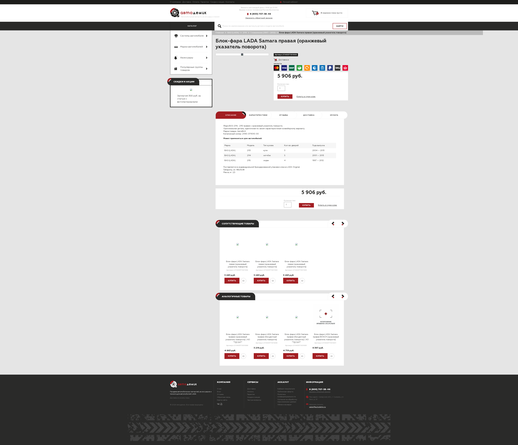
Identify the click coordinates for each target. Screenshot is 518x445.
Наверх (34, 439)
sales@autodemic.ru (317, 407)
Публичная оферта (285, 392)
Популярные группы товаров (191, 68)
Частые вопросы (254, 400)
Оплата (195, 2)
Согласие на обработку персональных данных (287, 401)
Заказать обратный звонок (258, 18)
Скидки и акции (217, 2)
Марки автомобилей (191, 47)
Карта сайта (222, 400)
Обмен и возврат (284, 405)
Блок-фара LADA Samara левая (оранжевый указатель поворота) (237, 264)
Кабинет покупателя (286, 389)
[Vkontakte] (218, 404)
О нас (219, 389)
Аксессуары (186, 58)
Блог (219, 392)
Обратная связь (223, 397)
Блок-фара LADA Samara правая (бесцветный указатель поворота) (267, 337)
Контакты (230, 2)
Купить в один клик (306, 97)
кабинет (290, 2)
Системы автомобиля (192, 36)
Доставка (186, 2)
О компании (175, 2)
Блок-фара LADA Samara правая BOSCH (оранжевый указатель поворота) (326, 337)
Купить (285, 97)
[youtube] (221, 404)
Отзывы (220, 394)
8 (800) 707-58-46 (260, 14)
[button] (333, 223)
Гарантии (205, 2)
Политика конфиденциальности (286, 396)
